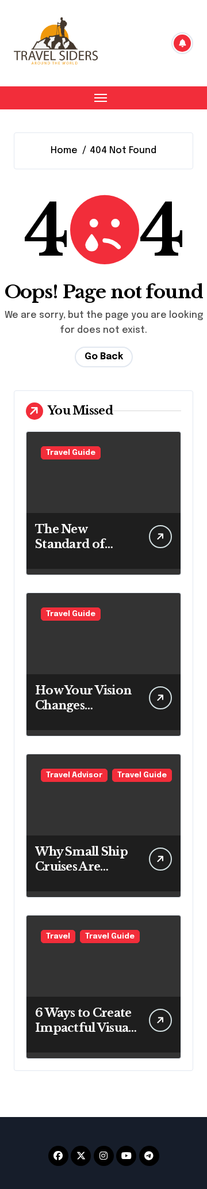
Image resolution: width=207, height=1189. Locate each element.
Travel (58, 936)
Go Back (104, 357)
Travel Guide (70, 453)
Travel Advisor (74, 775)
